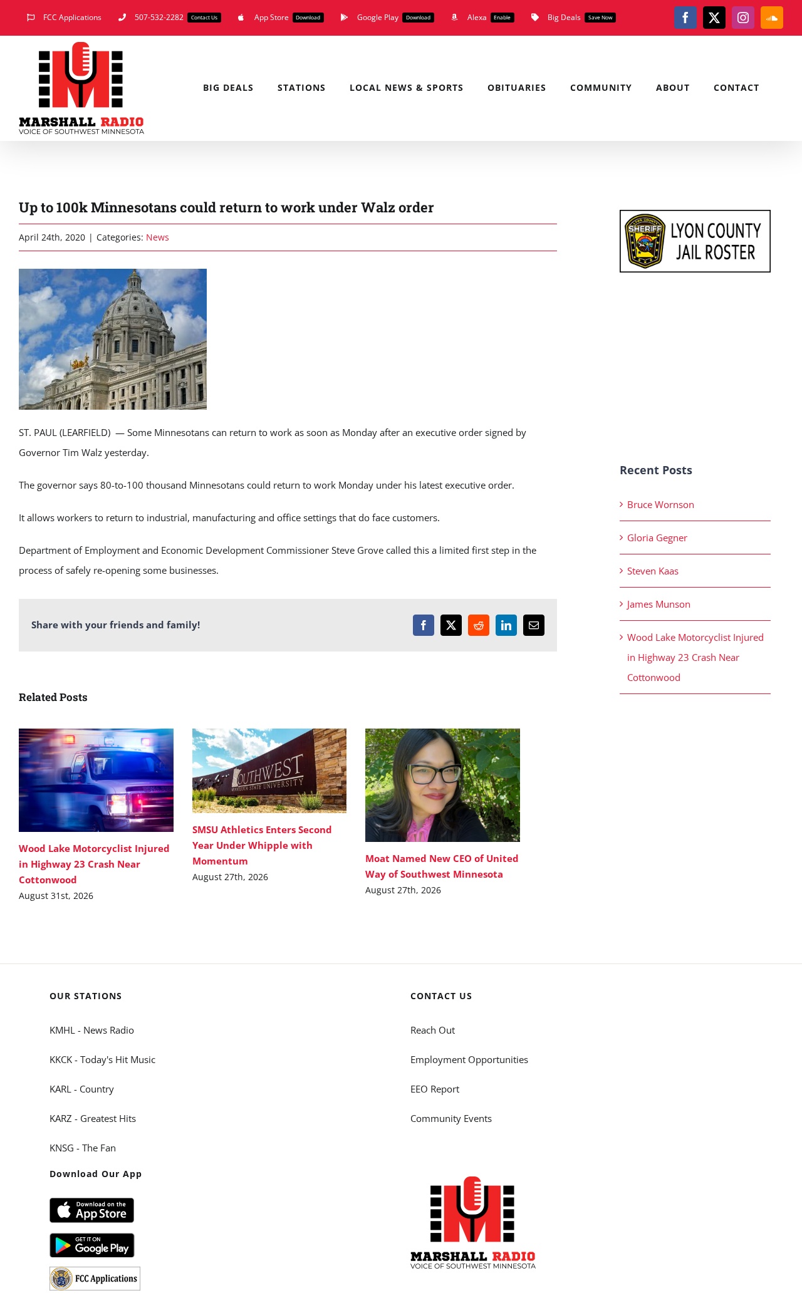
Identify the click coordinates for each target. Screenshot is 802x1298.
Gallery (114, 780)
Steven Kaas (653, 570)
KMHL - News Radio (91, 1030)
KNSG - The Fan (82, 1147)
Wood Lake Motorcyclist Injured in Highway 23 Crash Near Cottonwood (78, 780)
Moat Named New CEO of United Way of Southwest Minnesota (424, 785)
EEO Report (434, 1089)
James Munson (658, 604)
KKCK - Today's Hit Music (102, 1059)
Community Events (451, 1118)
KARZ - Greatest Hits (92, 1118)
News (157, 237)
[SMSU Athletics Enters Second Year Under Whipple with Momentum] (269, 771)
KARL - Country (81, 1089)
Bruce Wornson (660, 504)
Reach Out (432, 1030)
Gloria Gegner (657, 537)
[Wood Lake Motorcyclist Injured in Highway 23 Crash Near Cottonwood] (96, 780)
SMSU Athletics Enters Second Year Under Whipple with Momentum (251, 771)
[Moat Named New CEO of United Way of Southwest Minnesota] (442, 785)
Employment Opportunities (469, 1059)
